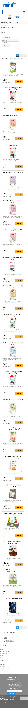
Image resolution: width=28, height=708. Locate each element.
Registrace (2, 664)
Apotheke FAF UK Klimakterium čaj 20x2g (12, 201)
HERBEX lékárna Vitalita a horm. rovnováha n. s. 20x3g (13, 570)
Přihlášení (2, 666)
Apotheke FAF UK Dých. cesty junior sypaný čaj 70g (13, 88)
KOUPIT (19, 81)
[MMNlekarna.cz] (14, 8)
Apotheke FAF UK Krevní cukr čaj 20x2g (13, 230)
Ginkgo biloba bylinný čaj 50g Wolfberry (13, 485)
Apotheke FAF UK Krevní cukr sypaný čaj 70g (13, 258)
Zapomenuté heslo (5, 668)
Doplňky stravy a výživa (8, 26)
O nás (1, 655)
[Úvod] (0, 26)
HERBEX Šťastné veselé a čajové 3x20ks (13, 599)
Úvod (1, 649)
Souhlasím (24, 698)
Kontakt (2, 658)
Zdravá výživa (18, 26)
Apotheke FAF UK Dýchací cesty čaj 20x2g (12, 116)
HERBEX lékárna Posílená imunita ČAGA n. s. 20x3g (13, 542)
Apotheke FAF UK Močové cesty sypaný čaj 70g (13, 315)
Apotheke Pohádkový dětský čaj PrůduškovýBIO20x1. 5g (13, 428)
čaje (12, 27)
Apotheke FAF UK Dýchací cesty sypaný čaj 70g (13, 144)
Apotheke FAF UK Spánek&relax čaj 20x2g (13, 343)
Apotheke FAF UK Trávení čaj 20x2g (13, 399)
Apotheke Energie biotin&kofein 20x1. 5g (12, 59)
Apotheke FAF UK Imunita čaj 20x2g (13, 172)
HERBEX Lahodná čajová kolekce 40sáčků (13, 514)
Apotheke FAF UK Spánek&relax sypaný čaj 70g (13, 372)
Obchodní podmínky (5, 651)
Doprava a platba (4, 653)
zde (10, 701)
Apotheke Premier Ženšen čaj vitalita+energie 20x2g (13, 457)
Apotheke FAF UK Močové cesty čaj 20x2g (13, 286)
